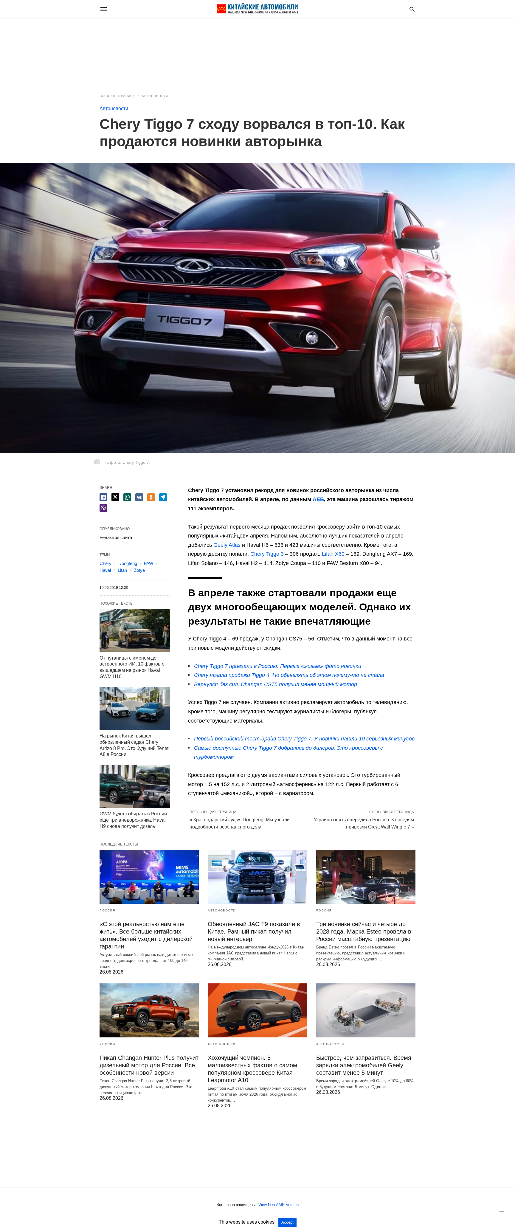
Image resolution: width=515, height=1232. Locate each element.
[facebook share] (103, 497)
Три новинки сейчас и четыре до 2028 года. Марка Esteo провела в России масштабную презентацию (363, 931)
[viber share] (103, 508)
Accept (287, 1222)
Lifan (122, 570)
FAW (148, 563)
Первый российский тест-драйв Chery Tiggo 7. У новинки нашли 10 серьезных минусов (304, 739)
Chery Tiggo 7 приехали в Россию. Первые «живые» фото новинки (277, 666)
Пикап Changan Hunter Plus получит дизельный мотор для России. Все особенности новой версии (149, 1065)
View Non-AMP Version (278, 1204)
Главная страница (117, 96)
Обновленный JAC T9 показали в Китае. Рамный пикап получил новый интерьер (254, 931)
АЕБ (318, 499)
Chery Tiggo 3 (267, 554)
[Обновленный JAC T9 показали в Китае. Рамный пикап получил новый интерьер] (257, 877)
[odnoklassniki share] (151, 497)
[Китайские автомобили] (257, 9)
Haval (105, 570)
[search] (412, 9)
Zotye (139, 570)
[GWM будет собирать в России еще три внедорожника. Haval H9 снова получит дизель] (135, 786)
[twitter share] (115, 497)
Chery (105, 563)
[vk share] (139, 497)
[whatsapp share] (127, 497)
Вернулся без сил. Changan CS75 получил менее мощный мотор (275, 684)
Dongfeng (127, 563)
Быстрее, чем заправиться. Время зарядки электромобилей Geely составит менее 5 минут (363, 1065)
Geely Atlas (227, 545)
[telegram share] (163, 497)
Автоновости (155, 96)
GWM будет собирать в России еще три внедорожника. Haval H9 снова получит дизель (133, 820)
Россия (107, 910)
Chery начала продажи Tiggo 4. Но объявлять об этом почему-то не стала (289, 675)
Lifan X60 (333, 554)
